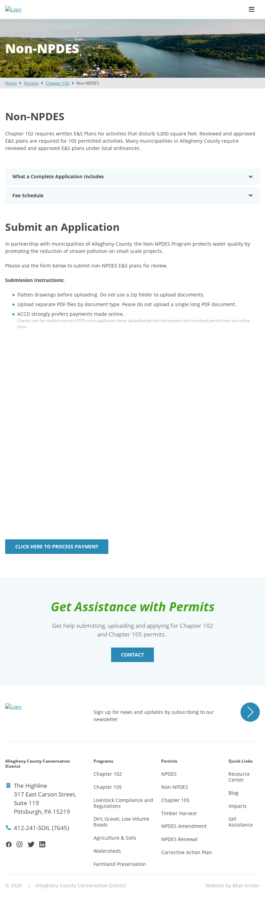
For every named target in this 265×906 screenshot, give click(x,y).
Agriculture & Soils (115, 837)
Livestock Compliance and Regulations (123, 803)
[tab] (132, 177)
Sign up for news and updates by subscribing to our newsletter (154, 716)
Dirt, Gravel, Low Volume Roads (121, 821)
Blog (233, 793)
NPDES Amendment (184, 826)
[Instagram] (19, 844)
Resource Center (239, 777)
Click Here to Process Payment (56, 546)
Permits (31, 83)
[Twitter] (31, 844)
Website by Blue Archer (233, 885)
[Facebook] (8, 844)
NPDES (169, 774)
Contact (132, 654)
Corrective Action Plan (186, 852)
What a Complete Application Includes (58, 176)
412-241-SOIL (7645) (41, 828)
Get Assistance (240, 821)
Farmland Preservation (120, 864)
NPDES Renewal (179, 839)
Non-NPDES (174, 787)
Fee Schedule (27, 195)
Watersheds (107, 851)
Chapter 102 (57, 83)
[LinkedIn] (42, 844)
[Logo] (41, 9)
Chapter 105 (108, 787)
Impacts (237, 806)
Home (11, 83)
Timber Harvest (179, 813)
